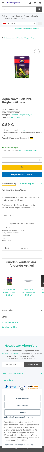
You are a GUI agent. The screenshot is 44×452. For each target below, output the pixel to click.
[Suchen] (39, 9)
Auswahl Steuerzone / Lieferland (15, 138)
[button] (30, 2)
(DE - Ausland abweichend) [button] (28, 150)
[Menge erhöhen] (39, 159)
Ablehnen (22, 412)
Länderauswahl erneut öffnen (27, 28)
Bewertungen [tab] (27, 184)
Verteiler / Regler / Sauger (21, 114)
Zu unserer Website (10, 322)
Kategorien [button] (7, 310)
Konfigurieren (22, 405)
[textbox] (19, 23)
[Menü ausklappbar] (3, 1)
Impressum (8, 445)
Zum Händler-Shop (9, 327)
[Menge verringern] (4, 159)
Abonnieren (33, 364)
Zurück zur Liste (9, 38)
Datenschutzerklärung (24, 445)
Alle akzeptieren (22, 398)
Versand (22, 130)
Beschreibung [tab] (9, 184)
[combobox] (19, 23)
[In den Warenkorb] (4, 45)
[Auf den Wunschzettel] (37, 51)
